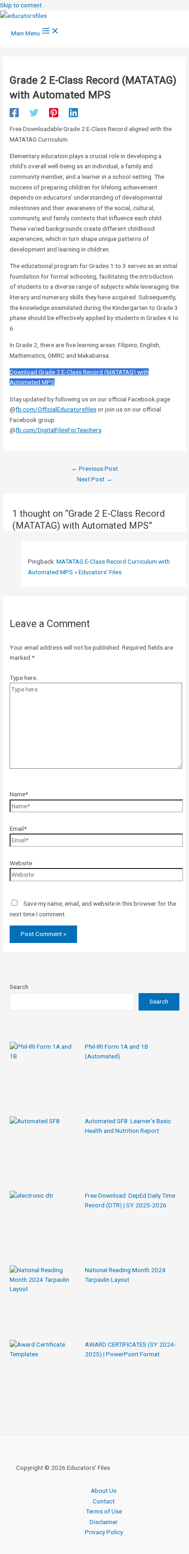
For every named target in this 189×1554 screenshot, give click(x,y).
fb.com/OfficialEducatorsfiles (56, 409)
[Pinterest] (53, 112)
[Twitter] (34, 112)
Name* (19, 794)
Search (19, 986)
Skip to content (21, 5)
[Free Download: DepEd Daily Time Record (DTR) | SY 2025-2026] (44, 1225)
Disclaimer (103, 1521)
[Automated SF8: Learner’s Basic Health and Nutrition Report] (44, 1150)
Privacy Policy (104, 1532)
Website (21, 863)
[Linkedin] (73, 112)
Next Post (94, 479)
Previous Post (94, 468)
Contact (104, 1501)
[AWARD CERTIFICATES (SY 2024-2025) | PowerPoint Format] (44, 1374)
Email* (18, 828)
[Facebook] (14, 112)
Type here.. (24, 677)
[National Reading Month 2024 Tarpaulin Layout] (44, 1299)
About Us (104, 1490)
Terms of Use (104, 1511)
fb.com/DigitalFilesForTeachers (58, 430)
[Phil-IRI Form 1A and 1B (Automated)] (44, 1076)
